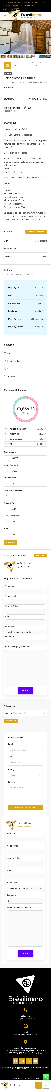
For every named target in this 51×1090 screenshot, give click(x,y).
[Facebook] (15, 1061)
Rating (11, 769)
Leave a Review (11, 721)
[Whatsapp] (29, 1061)
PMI (6, 528)
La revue (12, 782)
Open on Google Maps (37, 232)
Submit (25, 690)
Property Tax (10, 503)
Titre (10, 757)
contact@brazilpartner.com (25, 1035)
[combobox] (29, 713)
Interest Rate (10, 477)
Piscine (10, 369)
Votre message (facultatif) (17, 646)
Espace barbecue (15, 361)
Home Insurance (11, 516)
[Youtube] (35, 1061)
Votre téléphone (12, 606)
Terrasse (11, 376)
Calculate (10, 542)
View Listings (40, 555)
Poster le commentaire (25, 807)
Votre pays (10, 626)
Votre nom (9, 586)
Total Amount (10, 452)
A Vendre (8, 73)
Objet (7, 616)
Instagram (9, 636)
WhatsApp (24, 566)
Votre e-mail (10, 596)
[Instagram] (22, 1061)
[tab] (7, 65)
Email (10, 744)
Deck (9, 353)
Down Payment (11, 465)
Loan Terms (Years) (13, 490)
